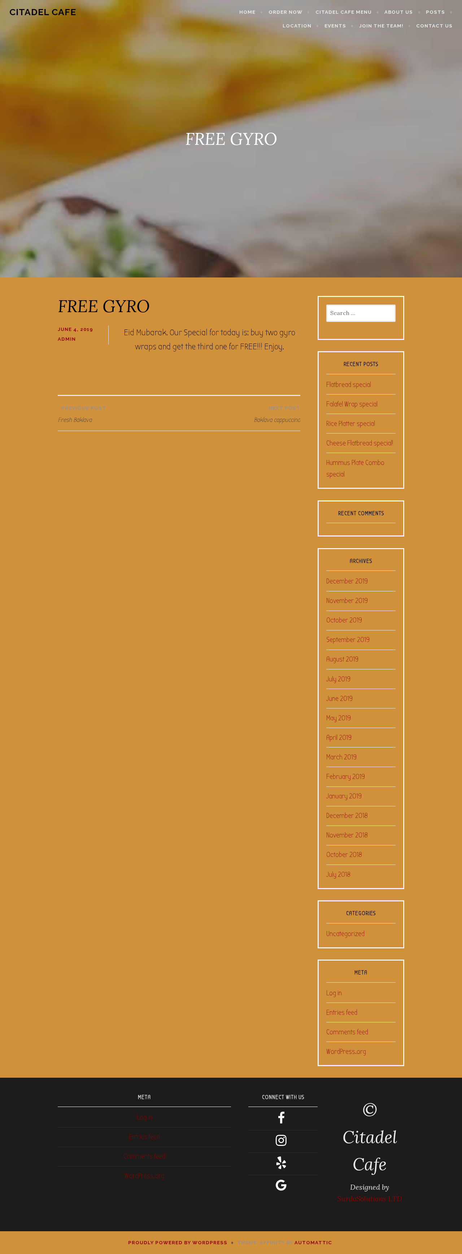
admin (67, 339)
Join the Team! (381, 26)
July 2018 (338, 874)
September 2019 (348, 639)
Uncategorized (345, 934)
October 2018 (344, 854)
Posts (435, 12)
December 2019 (347, 581)
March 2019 (341, 757)
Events (335, 26)
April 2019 (339, 737)
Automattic (313, 1242)
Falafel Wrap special (352, 404)
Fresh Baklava (82, 414)
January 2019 (344, 796)
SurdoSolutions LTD (369, 1198)
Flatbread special (348, 384)
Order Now (285, 12)
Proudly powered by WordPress (177, 1242)
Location (297, 26)
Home (247, 12)
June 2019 (339, 698)
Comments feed (347, 1032)
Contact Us (434, 26)
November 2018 (347, 835)
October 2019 (344, 620)
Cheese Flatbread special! (359, 443)
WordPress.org (346, 1051)
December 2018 (347, 815)
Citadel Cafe (42, 12)
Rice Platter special (350, 423)
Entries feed (341, 1012)
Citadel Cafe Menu (343, 12)
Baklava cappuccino (277, 414)
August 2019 (342, 659)
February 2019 (345, 776)
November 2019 (347, 600)
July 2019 (338, 679)
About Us (398, 12)
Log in (334, 993)
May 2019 (338, 718)
